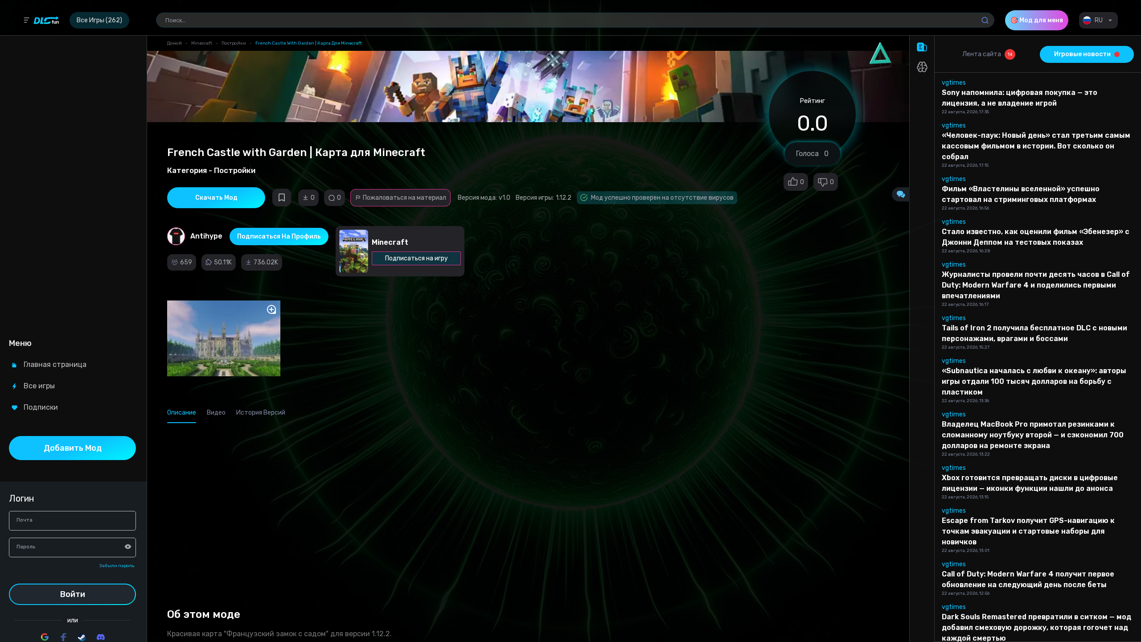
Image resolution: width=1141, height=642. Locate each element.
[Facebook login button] (63, 637)
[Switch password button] (127, 546)
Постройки (234, 43)
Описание (181, 412)
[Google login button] (45, 637)
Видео (216, 412)
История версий (260, 412)
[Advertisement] (72, 185)
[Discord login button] (101, 637)
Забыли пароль (116, 565)
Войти (72, 594)
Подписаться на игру (416, 258)
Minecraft (201, 43)
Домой (174, 43)
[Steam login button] (82, 637)
